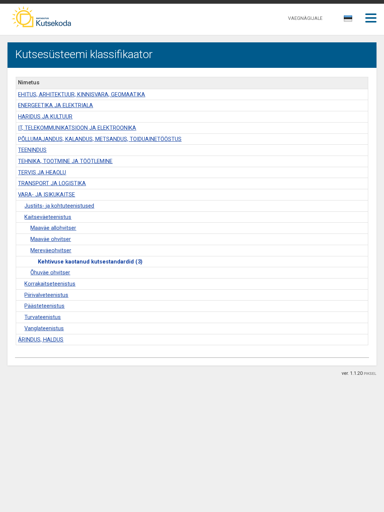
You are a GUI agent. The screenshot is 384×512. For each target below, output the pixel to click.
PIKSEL (370, 373)
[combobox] (348, 20)
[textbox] (346, 19)
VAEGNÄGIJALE (305, 18)
